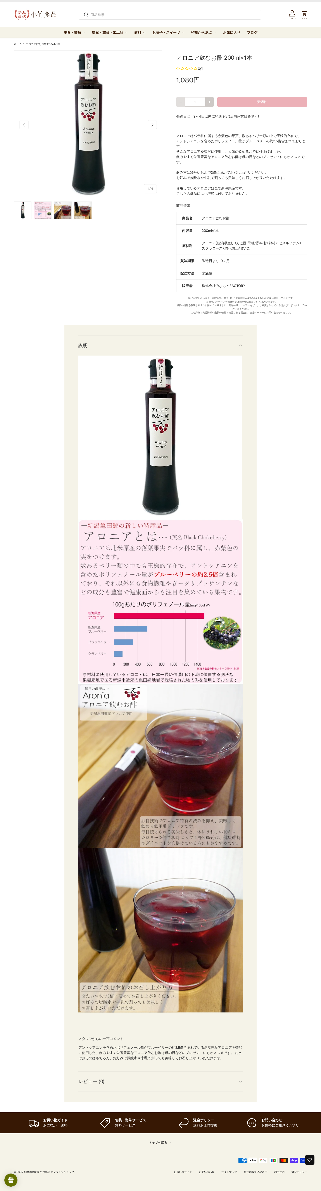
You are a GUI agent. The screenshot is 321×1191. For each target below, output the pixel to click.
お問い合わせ (206, 1172)
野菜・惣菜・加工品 (107, 32)
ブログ (252, 32)
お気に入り (231, 32)
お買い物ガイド (183, 1172)
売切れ (262, 102)
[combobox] (170, 14)
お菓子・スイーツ (166, 32)
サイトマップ (229, 1172)
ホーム (18, 44)
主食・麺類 (72, 32)
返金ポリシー (299, 1172)
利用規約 (279, 1172)
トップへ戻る (158, 1142)
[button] (186, 69)
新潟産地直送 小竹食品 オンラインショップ (49, 1172)
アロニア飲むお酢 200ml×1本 (43, 44)
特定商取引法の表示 (255, 1172)
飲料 (137, 32)
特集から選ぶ (201, 32)
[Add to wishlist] (309, 1160)
